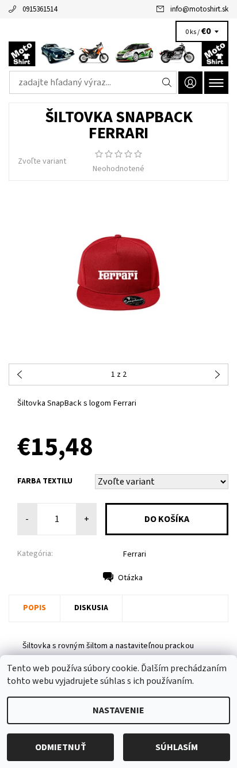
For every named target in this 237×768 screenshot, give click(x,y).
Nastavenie (118, 710)
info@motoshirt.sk (199, 9)
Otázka (130, 578)
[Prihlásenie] (190, 82)
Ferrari (134, 554)
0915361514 (39, 9)
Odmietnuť (60, 747)
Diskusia (91, 608)
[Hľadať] (167, 82)
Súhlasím (176, 747)
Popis (34, 608)
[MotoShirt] (118, 53)
